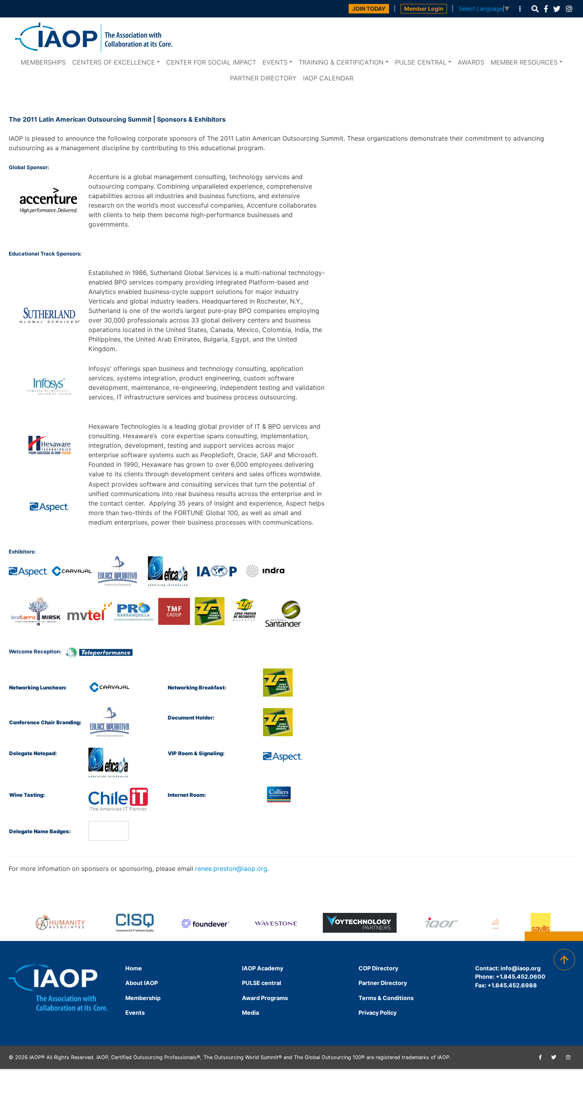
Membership (143, 998)
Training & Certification (341, 62)
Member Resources (524, 62)
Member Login (423, 8)
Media (250, 1012)
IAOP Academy (262, 968)
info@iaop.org (521, 968)
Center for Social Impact (211, 62)
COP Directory (378, 968)
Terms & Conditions (386, 998)
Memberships (43, 62)
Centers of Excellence (113, 62)
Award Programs (265, 998)
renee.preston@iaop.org (231, 868)
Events (275, 62)
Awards (471, 62)
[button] (535, 9)
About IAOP (141, 982)
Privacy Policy (378, 1012)
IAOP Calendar (328, 78)
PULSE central (421, 62)
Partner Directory (263, 78)
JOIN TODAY (368, 8)
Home (133, 968)
